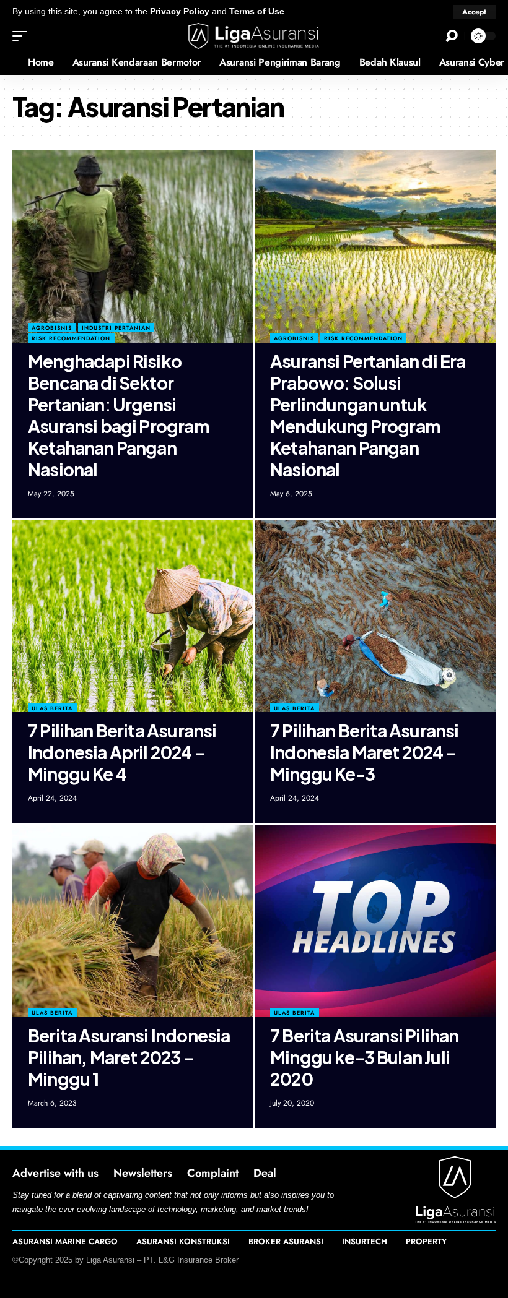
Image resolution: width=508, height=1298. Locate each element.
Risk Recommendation (71, 338)
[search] (451, 36)
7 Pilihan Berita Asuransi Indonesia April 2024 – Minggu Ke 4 (122, 752)
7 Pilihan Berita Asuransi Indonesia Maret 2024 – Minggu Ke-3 (364, 752)
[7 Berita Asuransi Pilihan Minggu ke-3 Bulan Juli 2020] (375, 921)
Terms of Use (256, 11)
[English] (9, 62)
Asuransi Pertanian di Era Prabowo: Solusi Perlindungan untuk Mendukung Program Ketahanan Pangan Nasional (367, 415)
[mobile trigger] (22, 36)
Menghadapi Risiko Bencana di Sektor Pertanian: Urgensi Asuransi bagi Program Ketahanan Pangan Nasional (118, 415)
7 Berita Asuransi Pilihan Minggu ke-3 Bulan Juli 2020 (364, 1057)
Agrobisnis (52, 328)
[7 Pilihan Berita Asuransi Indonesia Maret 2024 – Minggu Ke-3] (375, 616)
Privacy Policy (179, 11)
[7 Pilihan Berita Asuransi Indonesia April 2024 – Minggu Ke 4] (132, 616)
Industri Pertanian (116, 328)
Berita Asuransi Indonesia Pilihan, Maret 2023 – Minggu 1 (129, 1057)
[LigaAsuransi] (254, 36)
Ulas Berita (52, 708)
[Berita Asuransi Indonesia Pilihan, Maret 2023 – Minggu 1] (132, 921)
